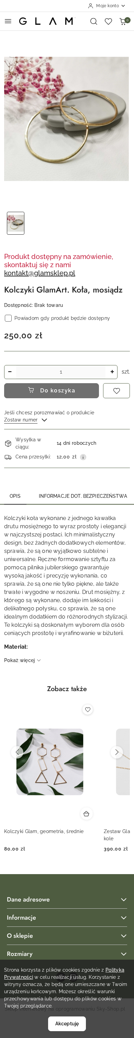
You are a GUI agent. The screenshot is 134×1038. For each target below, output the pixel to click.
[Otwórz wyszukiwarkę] (94, 21)
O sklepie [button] (20, 935)
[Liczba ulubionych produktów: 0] (108, 21)
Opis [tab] (15, 496)
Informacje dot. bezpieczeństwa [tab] (83, 496)
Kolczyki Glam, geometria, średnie (43, 831)
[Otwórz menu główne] (8, 21)
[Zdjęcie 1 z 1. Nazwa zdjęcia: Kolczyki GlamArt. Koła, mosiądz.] (15, 223)
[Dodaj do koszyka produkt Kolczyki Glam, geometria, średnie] (86, 813)
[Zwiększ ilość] (112, 372)
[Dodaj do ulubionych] (116, 390)
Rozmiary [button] (20, 953)
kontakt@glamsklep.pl (39, 273)
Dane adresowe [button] (28, 899)
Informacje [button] (21, 917)
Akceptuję (67, 1023)
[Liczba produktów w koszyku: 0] (122, 21)
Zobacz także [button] (67, 689)
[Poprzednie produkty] (17, 752)
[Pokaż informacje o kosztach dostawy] (83, 457)
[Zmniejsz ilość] (9, 372)
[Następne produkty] (117, 752)
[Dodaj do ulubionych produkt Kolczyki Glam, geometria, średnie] (87, 709)
